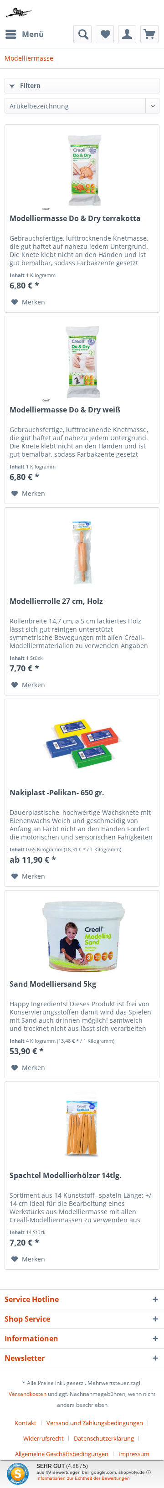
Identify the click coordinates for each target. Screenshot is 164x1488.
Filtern (29, 85)
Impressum (133, 1454)
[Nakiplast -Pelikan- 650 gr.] (82, 745)
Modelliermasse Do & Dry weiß (65, 410)
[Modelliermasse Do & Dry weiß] (82, 362)
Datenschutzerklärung (104, 1438)
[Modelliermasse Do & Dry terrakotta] (82, 170)
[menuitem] (24, 34)
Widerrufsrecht (43, 1438)
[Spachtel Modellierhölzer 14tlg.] (82, 1127)
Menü (33, 34)
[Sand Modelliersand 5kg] (82, 936)
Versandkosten (27, 1394)
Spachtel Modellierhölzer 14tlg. (66, 1175)
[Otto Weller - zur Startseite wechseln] (19, 13)
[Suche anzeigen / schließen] (82, 34)
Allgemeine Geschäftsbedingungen (61, 1454)
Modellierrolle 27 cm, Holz (56, 601)
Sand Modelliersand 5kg (53, 984)
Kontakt (25, 1423)
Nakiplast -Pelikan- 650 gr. (57, 793)
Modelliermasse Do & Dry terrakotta (75, 218)
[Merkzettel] (105, 34)
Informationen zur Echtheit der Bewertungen (83, 1478)
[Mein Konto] (127, 34)
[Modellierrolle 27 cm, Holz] (82, 553)
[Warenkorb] (149, 34)
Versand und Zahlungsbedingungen (94, 1423)
